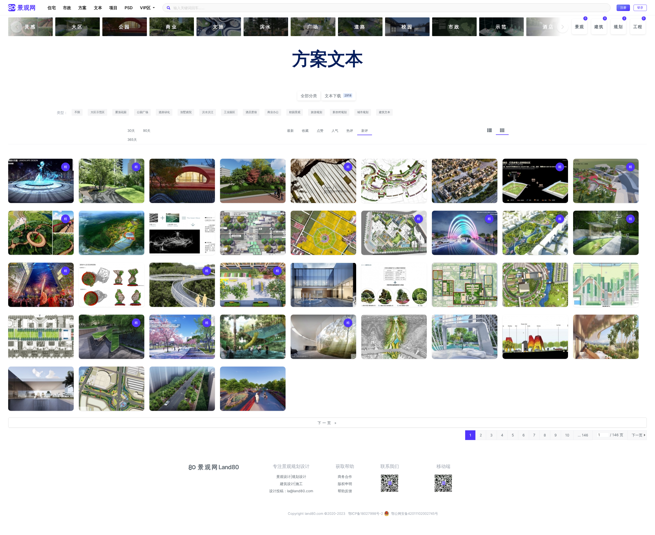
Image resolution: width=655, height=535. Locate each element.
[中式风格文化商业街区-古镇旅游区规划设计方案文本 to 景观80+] (464, 181)
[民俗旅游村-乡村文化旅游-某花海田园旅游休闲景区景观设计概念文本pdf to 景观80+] (253, 389)
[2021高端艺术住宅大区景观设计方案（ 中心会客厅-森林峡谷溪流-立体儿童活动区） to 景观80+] (464, 337)
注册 (623, 7)
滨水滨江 (207, 112)
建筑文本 (384, 112)
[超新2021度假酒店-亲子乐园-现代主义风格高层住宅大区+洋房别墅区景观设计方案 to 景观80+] (535, 181)
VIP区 (146, 7)
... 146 (583, 435)
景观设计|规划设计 (291, 476)
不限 (77, 112)
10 (567, 435)
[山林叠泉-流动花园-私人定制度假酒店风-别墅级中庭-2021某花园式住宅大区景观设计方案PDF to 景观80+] (111, 181)
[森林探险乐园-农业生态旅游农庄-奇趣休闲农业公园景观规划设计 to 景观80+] (253, 337)
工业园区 (229, 112)
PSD (129, 7)
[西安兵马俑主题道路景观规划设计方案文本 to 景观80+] (253, 233)
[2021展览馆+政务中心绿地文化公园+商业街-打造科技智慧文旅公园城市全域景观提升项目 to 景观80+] (182, 337)
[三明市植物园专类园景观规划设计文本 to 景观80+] (394, 285)
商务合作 (345, 476)
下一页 (637, 435)
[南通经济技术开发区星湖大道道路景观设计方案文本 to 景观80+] (111, 389)
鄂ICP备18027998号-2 (365, 513)
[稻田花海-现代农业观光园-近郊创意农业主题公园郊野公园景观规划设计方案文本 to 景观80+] (323, 233)
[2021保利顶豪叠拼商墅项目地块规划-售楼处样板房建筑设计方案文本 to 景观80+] (41, 389)
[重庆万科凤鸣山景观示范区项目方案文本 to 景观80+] (535, 337)
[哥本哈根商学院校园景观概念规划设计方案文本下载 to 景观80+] (41, 337)
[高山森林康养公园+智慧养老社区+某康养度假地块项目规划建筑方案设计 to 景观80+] (606, 337)
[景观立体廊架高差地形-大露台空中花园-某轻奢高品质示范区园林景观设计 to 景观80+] (111, 337)
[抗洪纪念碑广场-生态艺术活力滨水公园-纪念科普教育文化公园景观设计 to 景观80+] (464, 233)
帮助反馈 (345, 491)
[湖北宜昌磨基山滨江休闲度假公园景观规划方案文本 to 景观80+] (394, 337)
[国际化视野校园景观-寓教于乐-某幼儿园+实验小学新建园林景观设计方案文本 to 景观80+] (253, 285)
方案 (82, 7)
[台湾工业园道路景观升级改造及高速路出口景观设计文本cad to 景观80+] (182, 389)
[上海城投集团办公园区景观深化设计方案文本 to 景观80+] (606, 285)
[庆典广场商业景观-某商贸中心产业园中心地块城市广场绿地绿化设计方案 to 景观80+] (41, 285)
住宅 (52, 7)
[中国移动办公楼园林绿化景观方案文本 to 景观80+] (253, 181)
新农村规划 (340, 112)
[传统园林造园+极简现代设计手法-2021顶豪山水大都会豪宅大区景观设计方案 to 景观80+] (394, 233)
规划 (618, 26)
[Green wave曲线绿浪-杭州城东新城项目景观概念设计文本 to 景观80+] (182, 233)
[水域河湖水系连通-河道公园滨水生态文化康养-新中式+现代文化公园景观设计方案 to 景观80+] (41, 181)
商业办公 (273, 112)
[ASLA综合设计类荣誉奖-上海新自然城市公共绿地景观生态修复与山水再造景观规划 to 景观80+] (535, 233)
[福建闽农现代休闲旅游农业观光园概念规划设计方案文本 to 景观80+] (111, 233)
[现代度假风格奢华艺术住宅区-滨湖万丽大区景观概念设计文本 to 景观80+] (323, 337)
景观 (579, 26)
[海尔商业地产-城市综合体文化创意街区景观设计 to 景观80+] (323, 181)
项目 (113, 7)
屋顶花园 (120, 112)
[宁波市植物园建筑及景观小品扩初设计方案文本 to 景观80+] (111, 285)
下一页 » (328, 423)
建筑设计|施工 (291, 484)
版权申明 (345, 484)
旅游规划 (316, 112)
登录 (640, 7)
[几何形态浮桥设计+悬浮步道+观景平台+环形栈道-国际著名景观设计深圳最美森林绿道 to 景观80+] (182, 285)
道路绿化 (164, 112)
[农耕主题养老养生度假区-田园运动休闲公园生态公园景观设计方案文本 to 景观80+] (41, 233)
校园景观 (294, 112)
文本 (98, 7)
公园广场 (142, 112)
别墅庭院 (186, 112)
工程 (637, 26)
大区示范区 (98, 112)
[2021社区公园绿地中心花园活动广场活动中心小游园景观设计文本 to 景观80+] (606, 181)
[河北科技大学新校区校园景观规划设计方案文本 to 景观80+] (464, 285)
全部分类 (309, 95)
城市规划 (362, 112)
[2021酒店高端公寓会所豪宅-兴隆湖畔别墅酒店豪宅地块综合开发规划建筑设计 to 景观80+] (323, 285)
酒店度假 (251, 112)
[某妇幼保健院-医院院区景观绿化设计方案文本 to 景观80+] (535, 285)
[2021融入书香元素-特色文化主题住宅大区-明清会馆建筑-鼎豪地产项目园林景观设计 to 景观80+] (182, 181)
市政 (67, 7)
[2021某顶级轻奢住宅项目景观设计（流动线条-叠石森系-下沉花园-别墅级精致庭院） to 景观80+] (606, 233)
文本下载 (338, 95)
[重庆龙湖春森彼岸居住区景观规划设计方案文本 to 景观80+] (394, 181)
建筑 (599, 26)
